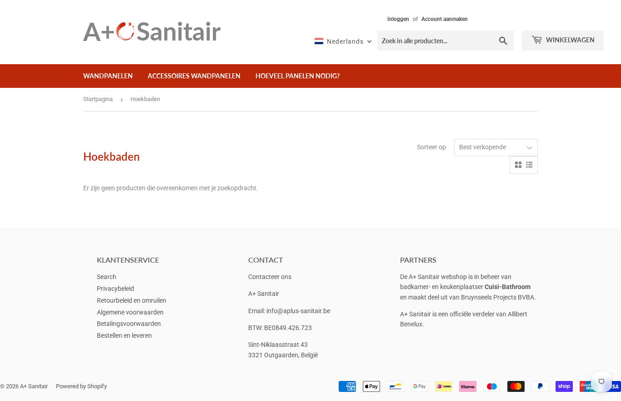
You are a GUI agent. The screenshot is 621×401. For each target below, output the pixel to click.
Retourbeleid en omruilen (131, 300)
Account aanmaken (444, 19)
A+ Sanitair (34, 386)
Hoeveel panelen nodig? (297, 76)
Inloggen (398, 19)
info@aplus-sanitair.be (298, 311)
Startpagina (98, 99)
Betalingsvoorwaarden (129, 323)
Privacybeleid (115, 288)
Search (106, 276)
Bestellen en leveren (124, 335)
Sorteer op (431, 147)
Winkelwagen (570, 40)
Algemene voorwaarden (130, 312)
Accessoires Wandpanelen (194, 76)
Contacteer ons (269, 276)
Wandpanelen (108, 76)
